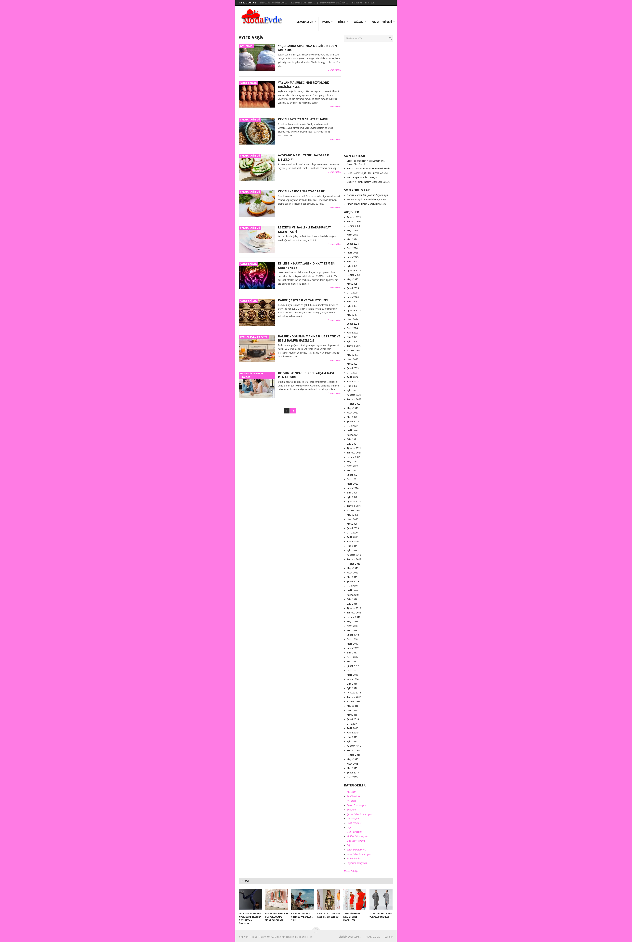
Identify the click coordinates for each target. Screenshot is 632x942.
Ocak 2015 (352, 777)
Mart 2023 (352, 363)
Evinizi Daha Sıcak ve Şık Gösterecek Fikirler (369, 168)
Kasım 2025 (353, 257)
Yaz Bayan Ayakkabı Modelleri (362, 199)
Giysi (349, 827)
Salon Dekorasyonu (356, 849)
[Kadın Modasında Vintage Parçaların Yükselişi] (302, 899)
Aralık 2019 (352, 537)
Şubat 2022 (353, 421)
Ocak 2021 (352, 479)
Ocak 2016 (352, 723)
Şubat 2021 (353, 475)
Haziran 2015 (353, 755)
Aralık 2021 (352, 430)
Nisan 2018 (352, 626)
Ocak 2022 (352, 426)
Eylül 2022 (352, 390)
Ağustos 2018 (354, 608)
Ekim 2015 (352, 737)
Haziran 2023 (353, 350)
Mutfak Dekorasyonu (357, 836)
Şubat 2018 (353, 635)
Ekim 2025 (352, 261)
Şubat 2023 (353, 368)
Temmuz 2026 (354, 221)
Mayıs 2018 (352, 621)
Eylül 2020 (352, 497)
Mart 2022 (352, 417)
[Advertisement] (368, 99)
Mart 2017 (352, 661)
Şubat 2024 (353, 323)
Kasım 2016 (353, 679)
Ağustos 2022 (354, 395)
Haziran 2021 (353, 457)
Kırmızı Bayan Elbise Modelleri (362, 204)
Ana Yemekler (353, 796)
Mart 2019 (352, 577)
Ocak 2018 (352, 639)
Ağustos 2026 (354, 217)
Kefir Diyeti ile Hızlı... (363, 3)
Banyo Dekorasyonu (357, 805)
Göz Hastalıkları (354, 832)
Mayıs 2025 (352, 279)
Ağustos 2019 (354, 555)
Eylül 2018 (352, 603)
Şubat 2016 (353, 719)
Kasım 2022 (353, 381)
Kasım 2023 (353, 332)
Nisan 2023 (352, 359)
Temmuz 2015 (354, 750)
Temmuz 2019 (354, 559)
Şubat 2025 (353, 288)
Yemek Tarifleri (381, 21)
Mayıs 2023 (352, 355)
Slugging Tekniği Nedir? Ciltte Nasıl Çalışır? (368, 182)
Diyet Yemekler (354, 823)
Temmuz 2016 (354, 697)
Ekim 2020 (352, 492)
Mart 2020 (352, 523)
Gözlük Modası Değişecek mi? (362, 195)
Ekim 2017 (352, 652)
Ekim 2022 (352, 386)
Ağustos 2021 (354, 448)
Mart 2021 (352, 470)
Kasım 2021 (353, 435)
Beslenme (351, 809)
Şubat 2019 (353, 581)
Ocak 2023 (352, 372)
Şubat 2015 (353, 772)
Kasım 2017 (353, 648)
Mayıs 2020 (352, 515)
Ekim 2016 (352, 683)
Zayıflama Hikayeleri (357, 863)
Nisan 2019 (352, 572)
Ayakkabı (351, 800)
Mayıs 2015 (352, 759)
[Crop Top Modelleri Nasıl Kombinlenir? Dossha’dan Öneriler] (250, 899)
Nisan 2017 (352, 657)
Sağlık (358, 21)
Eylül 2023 (352, 341)
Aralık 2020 (352, 483)
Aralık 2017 (352, 643)
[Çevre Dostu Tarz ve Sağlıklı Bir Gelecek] (328, 899)
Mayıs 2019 (352, 568)
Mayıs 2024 (352, 315)
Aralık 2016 (352, 675)
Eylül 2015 (352, 741)
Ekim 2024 (352, 301)
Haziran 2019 (353, 563)
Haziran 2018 (353, 617)
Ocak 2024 (352, 328)
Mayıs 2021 (352, 461)
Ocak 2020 (352, 532)
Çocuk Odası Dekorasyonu (360, 814)
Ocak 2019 (352, 586)
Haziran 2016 (353, 701)
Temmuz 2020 (354, 506)
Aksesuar (351, 792)
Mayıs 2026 (352, 230)
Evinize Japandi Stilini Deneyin (362, 177)
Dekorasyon (304, 21)
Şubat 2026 (353, 243)
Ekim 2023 (352, 337)
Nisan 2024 (352, 319)
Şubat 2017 (353, 666)
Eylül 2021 (352, 443)
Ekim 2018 (352, 599)
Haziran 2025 (353, 275)
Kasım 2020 (353, 488)
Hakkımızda (373, 936)
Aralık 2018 (352, 590)
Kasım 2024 (353, 297)
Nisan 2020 (352, 519)
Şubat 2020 (353, 528)
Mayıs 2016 (352, 706)
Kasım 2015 (353, 732)
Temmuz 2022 (354, 399)
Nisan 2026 (352, 235)
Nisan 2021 (352, 466)
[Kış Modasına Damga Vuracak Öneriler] (381, 899)
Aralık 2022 (352, 377)
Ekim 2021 (352, 439)
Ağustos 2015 (354, 746)
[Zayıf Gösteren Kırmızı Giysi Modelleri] (354, 899)
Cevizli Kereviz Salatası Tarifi (301, 191)
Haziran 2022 (353, 403)
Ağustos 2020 (354, 501)
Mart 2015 (352, 768)
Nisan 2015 (352, 763)
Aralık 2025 (352, 252)
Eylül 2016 (352, 688)
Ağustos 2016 (354, 692)
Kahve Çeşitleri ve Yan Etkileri (303, 300)
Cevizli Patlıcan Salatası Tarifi (303, 119)
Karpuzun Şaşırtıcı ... (303, 3)
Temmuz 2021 (354, 452)
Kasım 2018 (353, 595)
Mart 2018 (352, 630)
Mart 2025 (352, 283)
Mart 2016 (352, 715)
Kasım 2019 (353, 541)
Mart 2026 (352, 239)
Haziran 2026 (353, 226)
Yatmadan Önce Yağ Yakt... (334, 3)
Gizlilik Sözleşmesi (350, 936)
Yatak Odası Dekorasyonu (359, 854)
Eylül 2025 (352, 266)
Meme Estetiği (351, 871)
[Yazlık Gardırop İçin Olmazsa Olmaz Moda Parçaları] (276, 899)
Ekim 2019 (352, 546)
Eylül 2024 (352, 306)
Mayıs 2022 (352, 408)
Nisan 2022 (352, 412)
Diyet (341, 21)
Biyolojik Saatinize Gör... (273, 3)
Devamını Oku (334, 70)
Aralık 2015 (352, 728)
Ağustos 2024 (354, 310)
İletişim (388, 936)
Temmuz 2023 (354, 346)
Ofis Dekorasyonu (356, 840)
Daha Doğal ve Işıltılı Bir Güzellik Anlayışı (367, 173)
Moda (326, 21)
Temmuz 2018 (354, 612)
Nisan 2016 (352, 710)
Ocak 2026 (352, 248)
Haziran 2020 (353, 510)
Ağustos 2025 (354, 270)
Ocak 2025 (352, 292)
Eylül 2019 (352, 550)
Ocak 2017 (352, 670)
